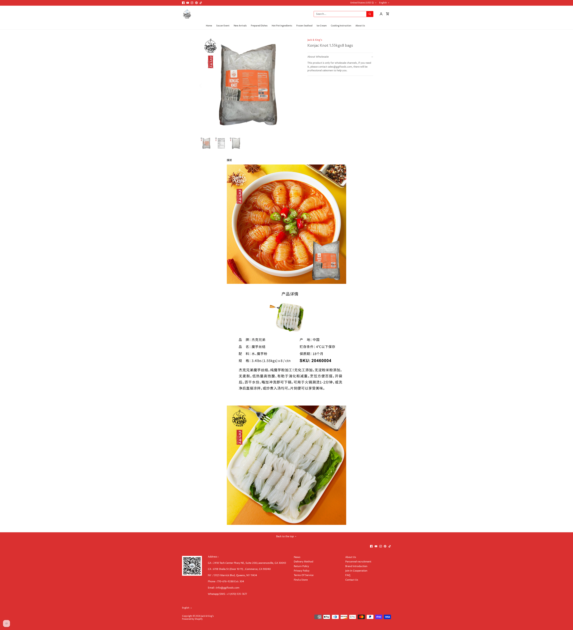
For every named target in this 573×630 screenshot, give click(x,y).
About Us (350, 557)
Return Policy (301, 566)
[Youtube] (187, 2)
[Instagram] (192, 2)
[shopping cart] (387, 14)
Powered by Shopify (192, 619)
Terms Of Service (304, 575)
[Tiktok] (201, 2)
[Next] (295, 85)
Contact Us (351, 580)
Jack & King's (314, 40)
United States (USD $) (362, 2)
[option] (250, 85)
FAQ (347, 575)
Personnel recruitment (358, 561)
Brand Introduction (356, 566)
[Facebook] (183, 2)
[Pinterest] (196, 2)
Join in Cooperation (356, 570)
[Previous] (204, 85)
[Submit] (369, 14)
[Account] (381, 14)
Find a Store (301, 580)
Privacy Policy (301, 570)
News (297, 557)
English (383, 2)
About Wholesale (318, 57)
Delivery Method (303, 561)
